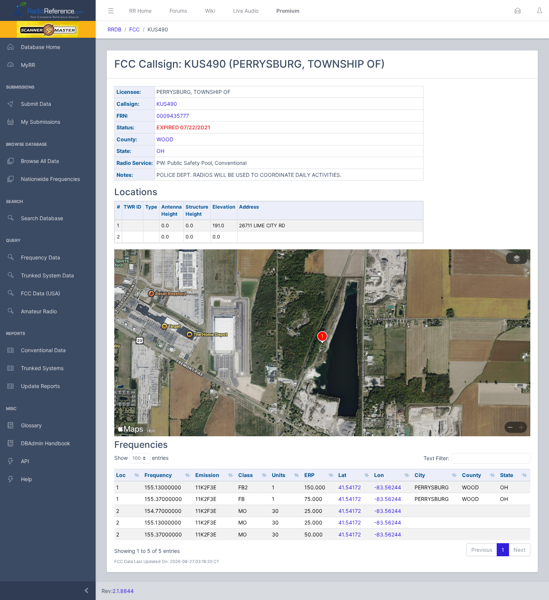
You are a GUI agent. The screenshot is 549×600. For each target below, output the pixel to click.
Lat (342, 475)
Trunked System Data (47, 275)
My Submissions (40, 122)
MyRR (28, 65)
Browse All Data (40, 161)
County (471, 475)
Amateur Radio (39, 311)
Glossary (31, 425)
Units (278, 475)
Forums (178, 10)
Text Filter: (436, 458)
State (506, 475)
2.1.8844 (123, 591)
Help (26, 479)
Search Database (42, 218)
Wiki (210, 10)
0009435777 (172, 116)
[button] (518, 10)
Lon (379, 475)
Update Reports (40, 386)
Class (245, 475)
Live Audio (245, 10)
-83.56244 (387, 487)
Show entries (141, 458)
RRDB (114, 29)
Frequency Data (40, 257)
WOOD (164, 139)
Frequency (158, 475)
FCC (134, 29)
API (25, 461)
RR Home (140, 10)
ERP (309, 475)
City (420, 475)
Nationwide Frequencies (50, 179)
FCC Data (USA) (40, 293)
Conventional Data (43, 350)
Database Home (40, 47)
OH (160, 151)
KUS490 (166, 104)
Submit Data (36, 104)
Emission (207, 475)
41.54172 (349, 487)
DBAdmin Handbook (45, 443)
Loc (120, 475)
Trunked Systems (42, 368)
